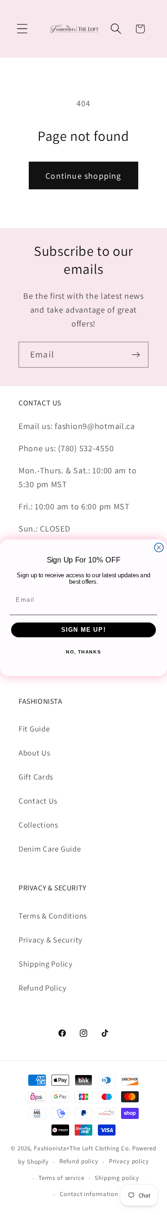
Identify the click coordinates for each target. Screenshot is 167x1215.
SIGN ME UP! (83, 629)
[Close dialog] (158, 547)
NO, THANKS (83, 651)
